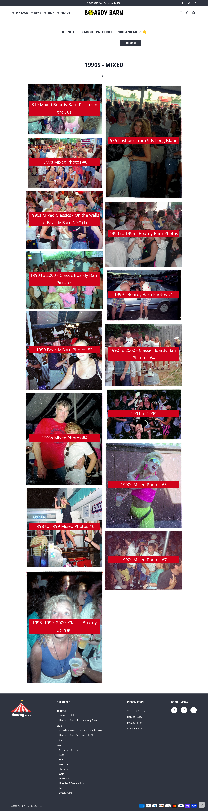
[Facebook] (182, 3)
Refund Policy (134, 716)
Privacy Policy (134, 722)
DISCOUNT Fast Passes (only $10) (104, 3)
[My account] (187, 12)
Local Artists (65, 792)
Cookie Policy (134, 728)
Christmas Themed (69, 750)
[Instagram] (189, 3)
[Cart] (193, 12)
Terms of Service (136, 711)
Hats (61, 759)
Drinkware (64, 778)
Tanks (62, 788)
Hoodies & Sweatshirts (71, 783)
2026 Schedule (67, 715)
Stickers (63, 769)
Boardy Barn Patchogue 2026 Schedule (80, 730)
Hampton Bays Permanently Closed (78, 735)
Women (63, 764)
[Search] (181, 12)
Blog (61, 739)
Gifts (61, 773)
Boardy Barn (23, 806)
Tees (61, 754)
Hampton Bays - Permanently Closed (79, 720)
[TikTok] (195, 3)
